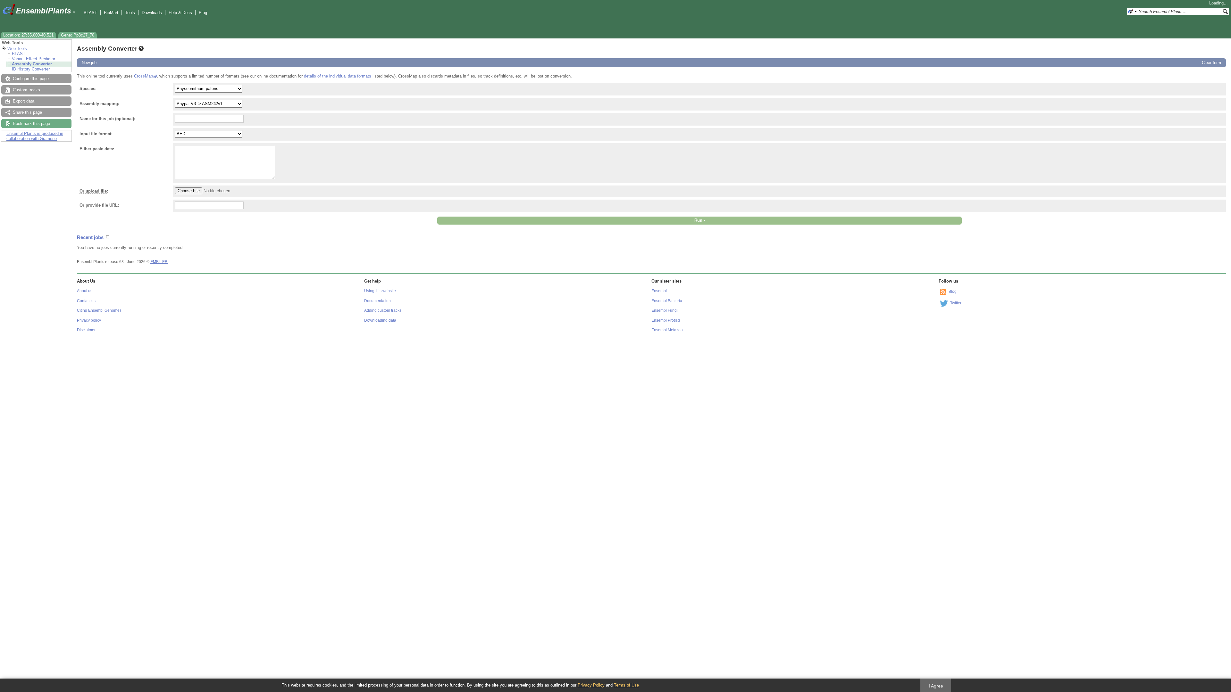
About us (84, 291)
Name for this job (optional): (107, 118)
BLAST (90, 12)
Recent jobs (90, 237)
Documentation (377, 301)
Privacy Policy (591, 685)
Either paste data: (97, 148)
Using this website (380, 291)
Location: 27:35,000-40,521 (28, 35)
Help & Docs (180, 12)
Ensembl (659, 291)
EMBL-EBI (159, 262)
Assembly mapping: (99, 103)
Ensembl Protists (666, 320)
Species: (88, 88)
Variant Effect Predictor (33, 58)
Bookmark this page (31, 123)
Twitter (955, 303)
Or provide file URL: (99, 205)
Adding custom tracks (382, 310)
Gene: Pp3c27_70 (77, 35)
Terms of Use (626, 685)
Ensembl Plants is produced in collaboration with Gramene (34, 136)
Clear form (1211, 62)
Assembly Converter (32, 64)
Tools (130, 12)
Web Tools (17, 48)
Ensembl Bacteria (666, 301)
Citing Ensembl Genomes (99, 310)
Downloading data (380, 320)
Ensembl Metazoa (667, 330)
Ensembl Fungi (664, 310)
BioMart (111, 12)
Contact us (86, 301)
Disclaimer (86, 330)
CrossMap (143, 76)
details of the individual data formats (337, 76)
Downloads (152, 12)
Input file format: (96, 133)
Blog (203, 12)
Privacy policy (89, 320)
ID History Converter (31, 69)
